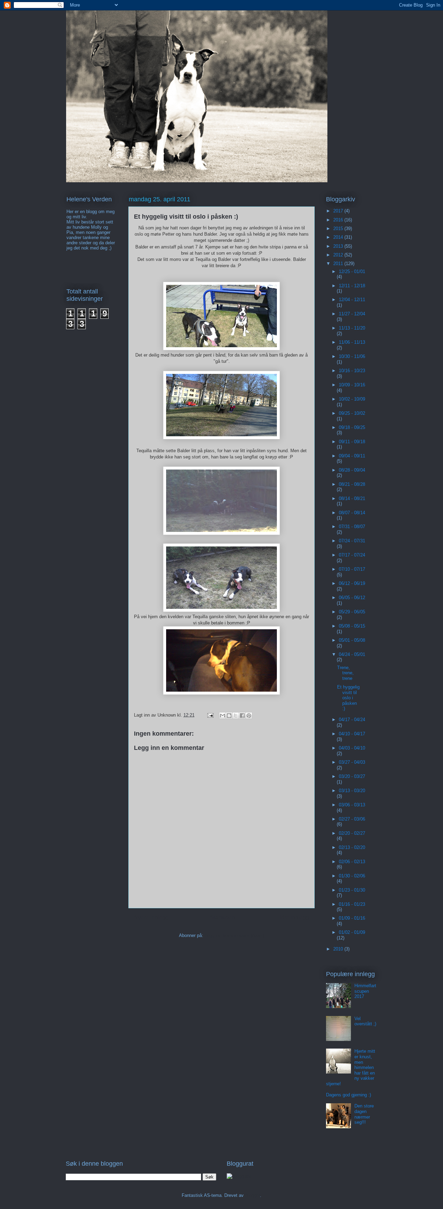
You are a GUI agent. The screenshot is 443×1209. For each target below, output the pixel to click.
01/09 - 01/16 (352, 918)
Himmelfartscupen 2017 (365, 991)
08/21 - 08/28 (352, 484)
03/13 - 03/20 (352, 790)
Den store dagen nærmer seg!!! (364, 1114)
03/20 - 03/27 (352, 776)
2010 (338, 949)
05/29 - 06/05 (352, 611)
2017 (338, 210)
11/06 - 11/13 (352, 342)
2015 (338, 228)
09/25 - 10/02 (352, 413)
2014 (338, 237)
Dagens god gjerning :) (348, 1094)
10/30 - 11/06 (352, 356)
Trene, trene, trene (345, 673)
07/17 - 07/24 (352, 555)
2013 (338, 246)
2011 (338, 263)
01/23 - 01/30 (352, 890)
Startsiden (222, 917)
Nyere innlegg (151, 917)
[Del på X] (235, 715)
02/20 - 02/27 (352, 833)
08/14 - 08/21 (352, 498)
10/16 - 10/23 (352, 370)
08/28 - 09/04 (352, 470)
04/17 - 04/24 (352, 719)
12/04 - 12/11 (352, 299)
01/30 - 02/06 (352, 875)
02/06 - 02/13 (352, 861)
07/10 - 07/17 (352, 569)
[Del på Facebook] (242, 715)
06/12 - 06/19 (352, 583)
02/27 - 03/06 (352, 819)
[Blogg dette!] (229, 715)
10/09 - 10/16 (352, 384)
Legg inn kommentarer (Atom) (234, 935)
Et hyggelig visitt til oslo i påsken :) (348, 697)
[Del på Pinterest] (248, 715)
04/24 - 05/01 (352, 654)
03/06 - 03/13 (352, 804)
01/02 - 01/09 (352, 932)
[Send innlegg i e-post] (210, 715)
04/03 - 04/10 (352, 748)
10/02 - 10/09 (352, 399)
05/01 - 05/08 (352, 640)
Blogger (252, 1195)
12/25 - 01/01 (352, 271)
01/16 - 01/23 (352, 904)
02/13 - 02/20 (352, 847)
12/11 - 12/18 (352, 285)
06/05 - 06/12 (352, 597)
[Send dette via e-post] (222, 715)
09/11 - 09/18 (352, 441)
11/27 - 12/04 (352, 313)
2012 (338, 254)
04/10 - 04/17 (352, 733)
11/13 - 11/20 (352, 328)
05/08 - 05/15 (352, 626)
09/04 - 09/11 (352, 455)
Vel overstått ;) (365, 1021)
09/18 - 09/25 (352, 427)
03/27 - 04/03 (352, 762)
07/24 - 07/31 (352, 540)
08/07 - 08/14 (352, 512)
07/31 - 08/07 (352, 526)
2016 (338, 219)
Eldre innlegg (292, 917)
